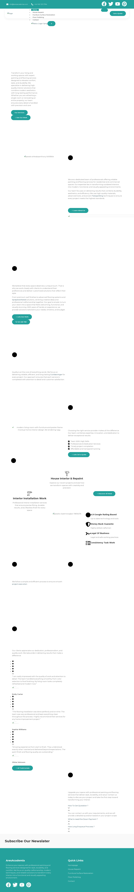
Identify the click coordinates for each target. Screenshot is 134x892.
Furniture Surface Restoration (44, 15)
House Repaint (38, 12)
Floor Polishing (38, 17)
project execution (19, 584)
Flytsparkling (97, 196)
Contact (36, 20)
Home (35, 10)
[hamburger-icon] (104, 10)
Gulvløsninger (56, 375)
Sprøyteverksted (19, 300)
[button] (95, 808)
